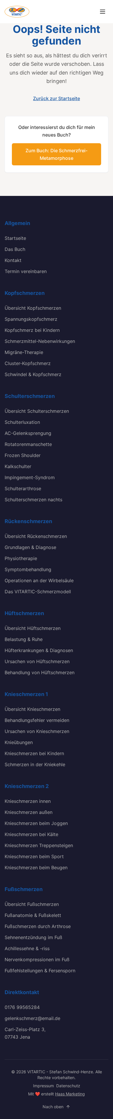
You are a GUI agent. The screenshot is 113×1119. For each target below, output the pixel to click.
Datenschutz (68, 1085)
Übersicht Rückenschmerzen (36, 536)
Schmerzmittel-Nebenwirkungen (40, 341)
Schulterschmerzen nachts (33, 499)
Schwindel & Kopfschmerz (33, 374)
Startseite (15, 238)
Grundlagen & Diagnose (30, 547)
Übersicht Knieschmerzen (32, 709)
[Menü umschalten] (102, 11)
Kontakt (13, 260)
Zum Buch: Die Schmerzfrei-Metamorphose (56, 154)
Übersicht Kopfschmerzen (33, 308)
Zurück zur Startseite (56, 98)
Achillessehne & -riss (27, 948)
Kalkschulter (18, 466)
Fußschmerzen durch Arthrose (38, 926)
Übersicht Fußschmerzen (32, 904)
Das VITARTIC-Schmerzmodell (38, 591)
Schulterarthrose (23, 488)
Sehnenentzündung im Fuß (33, 937)
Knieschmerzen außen (28, 812)
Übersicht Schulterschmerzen (37, 411)
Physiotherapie (21, 558)
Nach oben (53, 1106)
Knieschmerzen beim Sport (34, 856)
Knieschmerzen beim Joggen (36, 823)
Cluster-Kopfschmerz (28, 363)
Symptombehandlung (28, 569)
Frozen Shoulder (23, 455)
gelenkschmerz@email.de (32, 1018)
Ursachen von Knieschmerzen (37, 731)
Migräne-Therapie (24, 352)
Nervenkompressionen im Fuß (37, 959)
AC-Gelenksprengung (28, 433)
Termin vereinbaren (26, 271)
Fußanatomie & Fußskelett (33, 915)
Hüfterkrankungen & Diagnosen (39, 650)
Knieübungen (19, 742)
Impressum (43, 1085)
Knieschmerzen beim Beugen (36, 867)
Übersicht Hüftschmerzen (33, 628)
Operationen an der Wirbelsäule (39, 580)
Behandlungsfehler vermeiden (37, 720)
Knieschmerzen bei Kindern (34, 753)
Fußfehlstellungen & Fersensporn (40, 970)
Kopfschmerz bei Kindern (32, 330)
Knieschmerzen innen (28, 801)
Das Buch (15, 249)
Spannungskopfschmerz (31, 319)
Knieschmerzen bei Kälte (31, 834)
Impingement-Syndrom (30, 477)
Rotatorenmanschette (28, 444)
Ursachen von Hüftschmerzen (37, 661)
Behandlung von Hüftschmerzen (39, 672)
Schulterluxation (22, 422)
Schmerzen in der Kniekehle (35, 764)
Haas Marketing (70, 1093)
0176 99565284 (22, 1007)
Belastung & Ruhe (24, 639)
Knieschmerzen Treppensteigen (39, 845)
